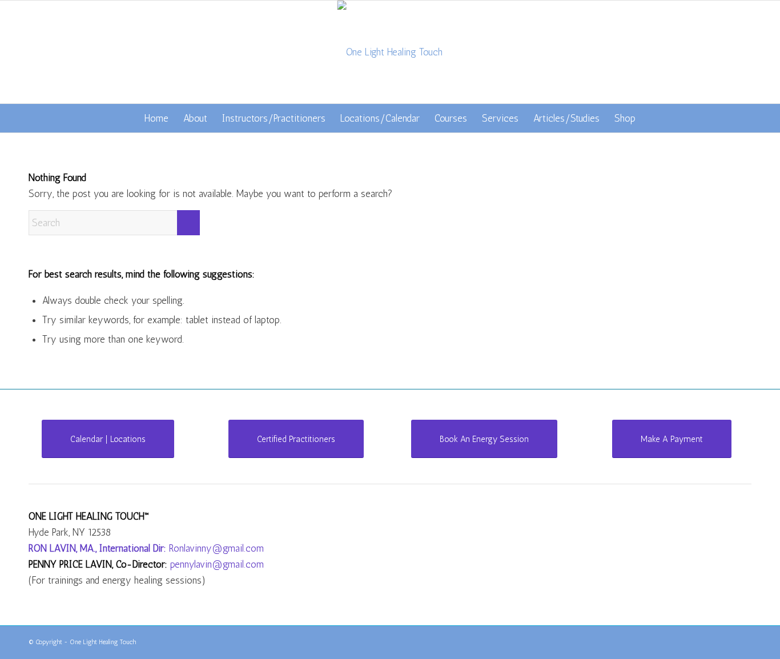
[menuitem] (156, 118)
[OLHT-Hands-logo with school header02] (390, 52)
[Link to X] (725, 640)
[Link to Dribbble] (742, 640)
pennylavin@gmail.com (217, 564)
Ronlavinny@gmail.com (216, 548)
